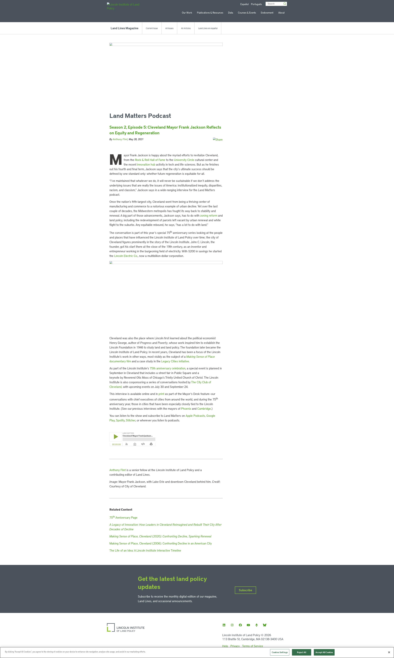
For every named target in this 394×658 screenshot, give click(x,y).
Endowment (267, 12)
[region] (197, 652)
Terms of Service (252, 646)
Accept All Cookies (324, 652)
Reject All (301, 652)
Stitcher (130, 420)
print (161, 394)
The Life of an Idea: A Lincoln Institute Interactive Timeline (145, 550)
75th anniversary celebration (167, 368)
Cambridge (204, 408)
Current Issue (152, 28)
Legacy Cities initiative (175, 361)
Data (230, 12)
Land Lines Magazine (124, 28)
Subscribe (245, 590)
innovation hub (146, 164)
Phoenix (186, 408)
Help (225, 646)
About (281, 12)
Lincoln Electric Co (125, 256)
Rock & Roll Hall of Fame (150, 160)
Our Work (187, 12)
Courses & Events (247, 12)
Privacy (235, 646)
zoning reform (208, 215)
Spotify (120, 420)
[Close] (389, 652)
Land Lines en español (207, 28)
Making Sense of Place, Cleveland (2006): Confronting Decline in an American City (160, 543)
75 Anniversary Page (123, 517)
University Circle (184, 160)
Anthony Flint (120, 139)
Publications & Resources (210, 12)
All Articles (186, 28)
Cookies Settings (280, 652)
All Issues (169, 28)
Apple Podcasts (195, 416)
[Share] (218, 139)
